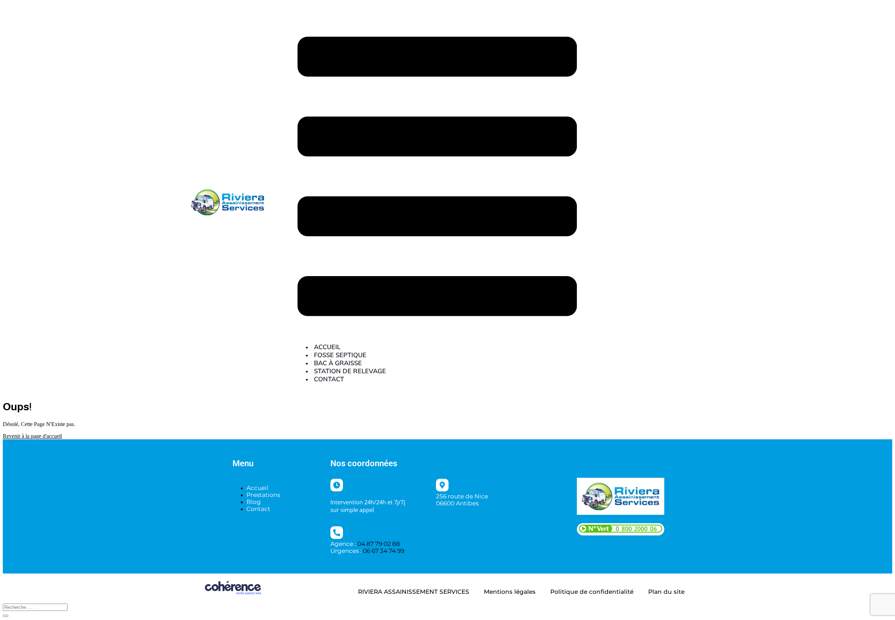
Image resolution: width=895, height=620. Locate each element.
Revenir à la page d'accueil (32, 436)
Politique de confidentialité (591, 591)
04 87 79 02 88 (378, 543)
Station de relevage (350, 371)
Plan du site (666, 591)
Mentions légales (510, 591)
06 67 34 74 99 (383, 550)
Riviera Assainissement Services (413, 591)
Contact (329, 379)
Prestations (263, 494)
